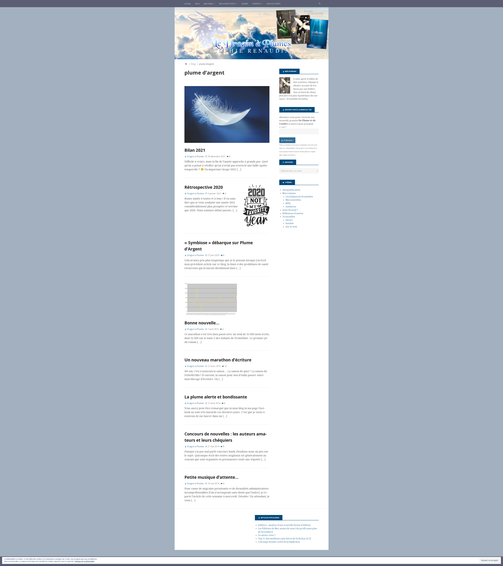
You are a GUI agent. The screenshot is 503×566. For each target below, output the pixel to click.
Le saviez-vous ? (266, 535)
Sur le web (291, 226)
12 (225, 366)
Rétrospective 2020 (203, 187)
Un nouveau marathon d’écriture (217, 360)
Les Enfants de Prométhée (299, 196)
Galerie (244, 3)
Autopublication (291, 189)
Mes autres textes (227, 3)
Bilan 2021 (194, 150)
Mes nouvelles (293, 200)
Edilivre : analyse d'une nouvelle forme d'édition (284, 525)
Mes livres (208, 3)
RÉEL (288, 203)
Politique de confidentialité (84, 561)
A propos (256, 3)
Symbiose (291, 206)
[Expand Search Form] (319, 3)
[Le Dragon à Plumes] (252, 33)
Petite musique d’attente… (211, 477)
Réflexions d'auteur (293, 213)
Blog (197, 3)
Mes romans (289, 193)
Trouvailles (288, 216)
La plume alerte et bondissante (215, 397)
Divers (289, 220)
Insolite (290, 223)
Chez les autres (273, 3)
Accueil (187, 3)
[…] (239, 169)
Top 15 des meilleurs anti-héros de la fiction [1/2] (284, 538)
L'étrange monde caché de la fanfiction (279, 541)
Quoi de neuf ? (290, 210)
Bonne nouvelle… (201, 323)
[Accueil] (186, 64)
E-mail (282, 127)
